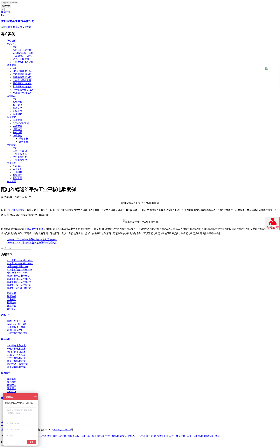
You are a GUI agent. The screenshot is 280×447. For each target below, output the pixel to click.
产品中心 (11, 43)
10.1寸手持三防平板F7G (19, 279)
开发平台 (17, 111)
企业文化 (17, 169)
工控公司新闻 (20, 151)
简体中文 (6, 6)
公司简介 (17, 166)
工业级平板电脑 (96, 436)
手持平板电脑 (112, 436)
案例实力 (11, 96)
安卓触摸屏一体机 (22, 56)
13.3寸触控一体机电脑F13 (20, 263)
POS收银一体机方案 (23, 89)
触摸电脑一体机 (212, 436)
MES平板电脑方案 (22, 71)
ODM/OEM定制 (21, 123)
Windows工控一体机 (23, 53)
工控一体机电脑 (177, 436)
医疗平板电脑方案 (22, 83)
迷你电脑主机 (161, 436)
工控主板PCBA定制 (23, 62)
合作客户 (17, 114)
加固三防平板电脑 (22, 50)
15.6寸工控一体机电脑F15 (20, 260)
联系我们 (17, 175)
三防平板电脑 (44, 436)
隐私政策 (17, 178)
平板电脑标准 (20, 157)
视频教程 (17, 102)
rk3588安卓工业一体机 (18, 275)
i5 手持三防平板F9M (17, 266)
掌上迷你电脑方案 (22, 92)
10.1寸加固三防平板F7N (19, 282)
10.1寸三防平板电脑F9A (19, 288)
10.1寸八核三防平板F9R (19, 285)
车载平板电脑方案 (22, 74)
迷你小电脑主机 (21, 59)
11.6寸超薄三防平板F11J (19, 269)
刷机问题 (17, 132)
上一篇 (32, 239)
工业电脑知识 (20, 160)
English (4, 15)
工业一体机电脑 (195, 436)
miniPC (123, 436)
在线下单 (17, 126)
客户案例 (17, 105)
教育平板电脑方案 (22, 86)
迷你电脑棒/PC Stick (17, 272)
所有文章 (11, 293)
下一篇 (32, 242)
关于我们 (11, 163)
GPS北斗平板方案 (22, 80)
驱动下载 (23, 141)
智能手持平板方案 (22, 77)
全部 (15, 47)
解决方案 (11, 65)
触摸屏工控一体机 (76, 436)
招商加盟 (17, 129)
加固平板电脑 (59, 436)
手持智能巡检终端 (15, 210)
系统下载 (23, 138)
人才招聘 (17, 172)
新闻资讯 (11, 145)
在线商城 (11, 181)
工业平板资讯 (20, 154)
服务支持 (11, 117)
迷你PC (131, 436)
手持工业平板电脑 (33, 229)
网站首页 (11, 40)
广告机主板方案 (145, 436)
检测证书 (17, 108)
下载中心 (17, 135)
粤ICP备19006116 (62, 429)
